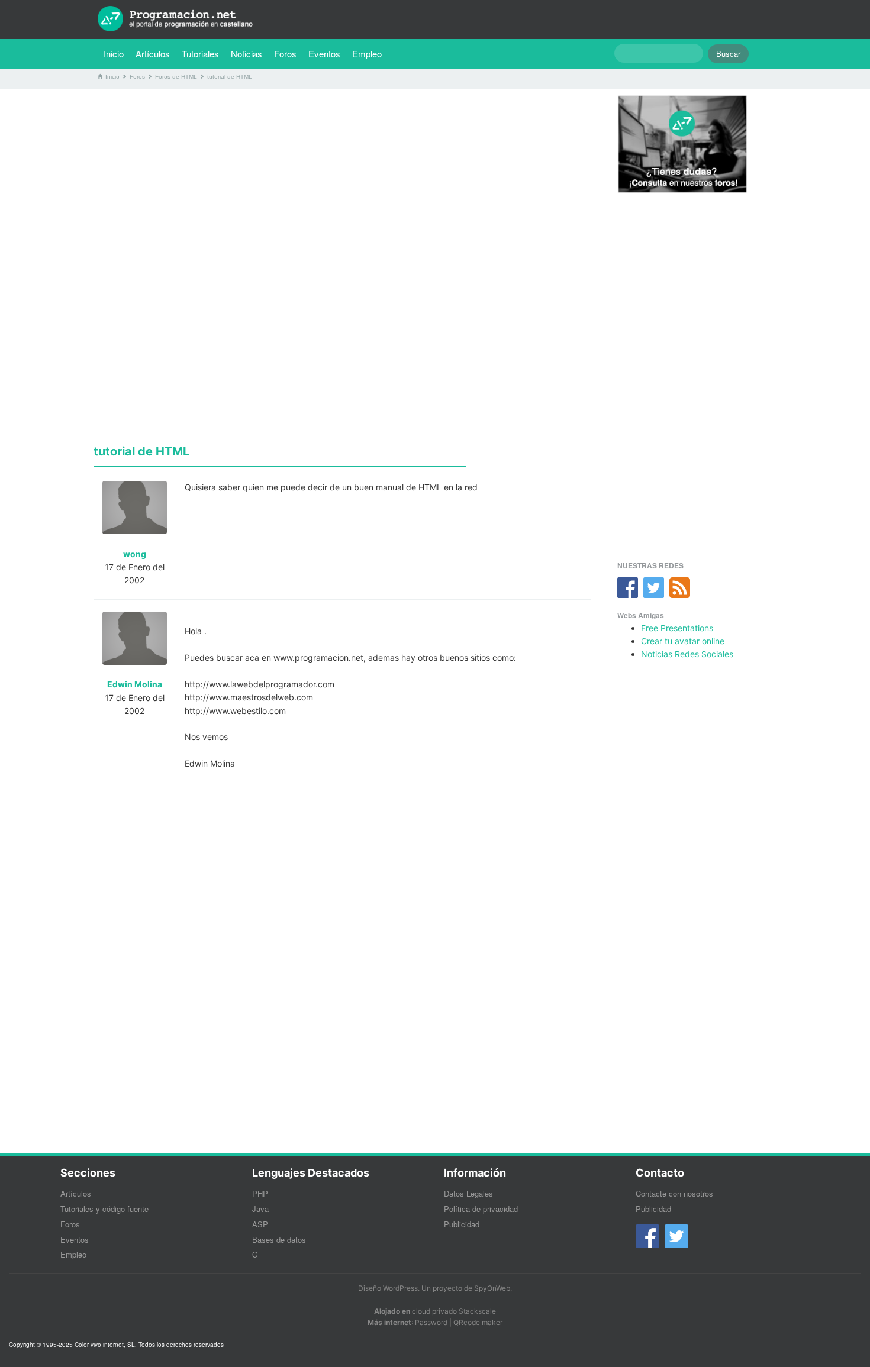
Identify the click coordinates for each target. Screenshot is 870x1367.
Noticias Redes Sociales (687, 654)
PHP (260, 1193)
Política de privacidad (481, 1208)
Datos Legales (468, 1193)
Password (431, 1322)
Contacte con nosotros (674, 1193)
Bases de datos (279, 1239)
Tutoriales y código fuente (104, 1208)
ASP (260, 1224)
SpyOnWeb (492, 1288)
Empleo (367, 53)
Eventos (324, 53)
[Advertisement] (342, 180)
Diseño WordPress (388, 1288)
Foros (285, 53)
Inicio (114, 53)
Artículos (153, 53)
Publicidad (461, 1224)
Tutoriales (203, 53)
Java (260, 1208)
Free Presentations (677, 628)
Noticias (246, 53)
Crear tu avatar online (682, 641)
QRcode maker (477, 1322)
